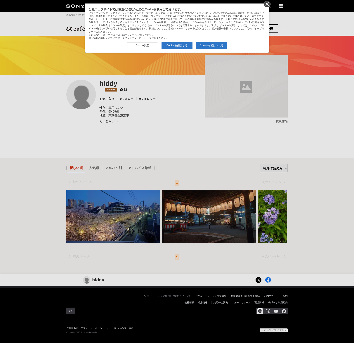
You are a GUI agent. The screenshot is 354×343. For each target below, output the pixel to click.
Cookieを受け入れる (211, 45)
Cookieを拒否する (177, 45)
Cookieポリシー (125, 35)
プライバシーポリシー (137, 38)
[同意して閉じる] (267, 4)
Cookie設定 (142, 45)
